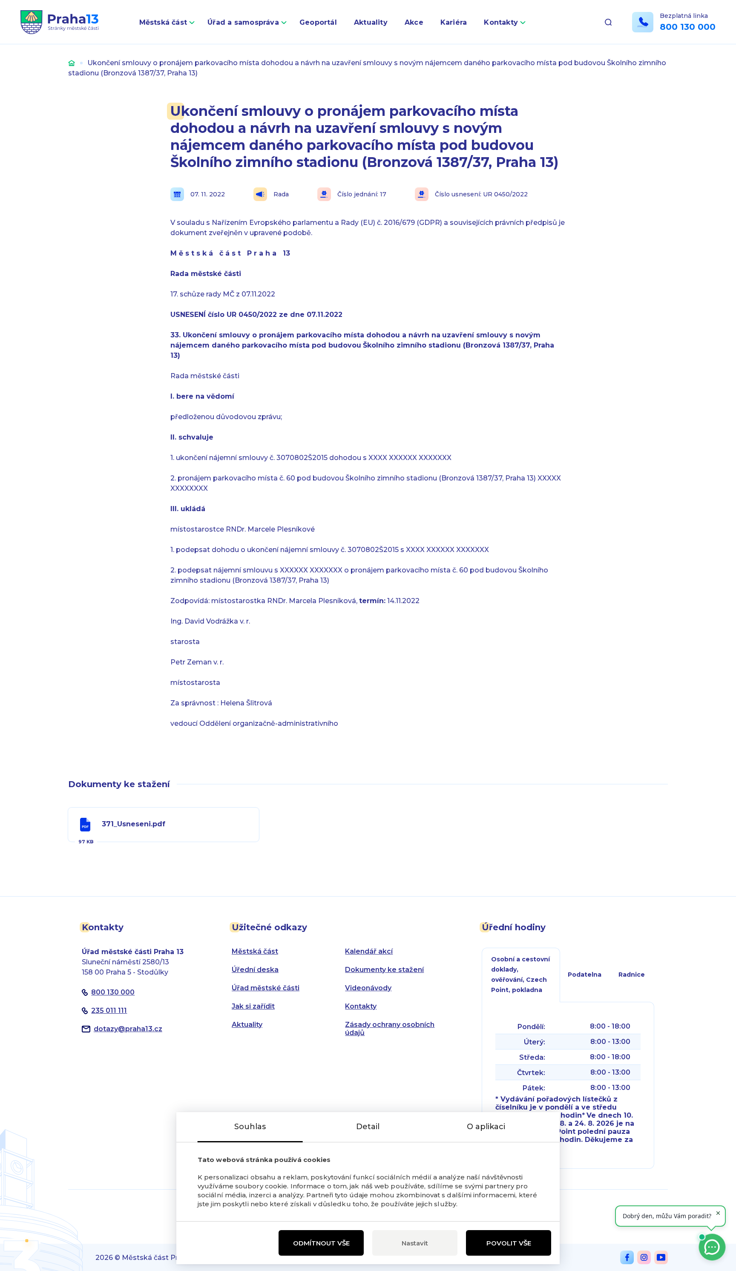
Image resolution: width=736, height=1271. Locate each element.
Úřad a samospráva (243, 22)
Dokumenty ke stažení (384, 970)
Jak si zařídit (253, 1006)
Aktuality (371, 22)
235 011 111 (109, 1010)
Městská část (163, 22)
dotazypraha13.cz (128, 1029)
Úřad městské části (265, 988)
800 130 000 (688, 27)
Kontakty (501, 22)
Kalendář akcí (369, 951)
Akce (414, 22)
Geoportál (318, 22)
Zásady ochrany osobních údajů (389, 1029)
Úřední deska (255, 970)
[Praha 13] (59, 22)
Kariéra (453, 22)
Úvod (71, 63)
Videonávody (368, 988)
